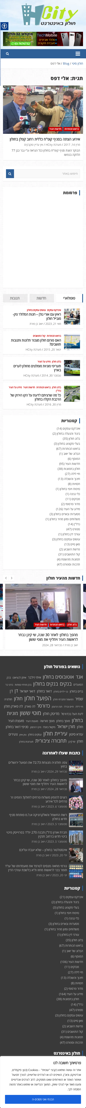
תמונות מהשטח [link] (70, 559)
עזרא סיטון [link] (76, 734)
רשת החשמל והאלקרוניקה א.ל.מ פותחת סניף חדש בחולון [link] (38, 817)
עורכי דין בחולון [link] (71, 534)
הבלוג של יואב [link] (71, 454)
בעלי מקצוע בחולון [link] (69, 444)
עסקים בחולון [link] (35, 734)
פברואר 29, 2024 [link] (57, 771)
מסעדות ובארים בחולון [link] (67, 514)
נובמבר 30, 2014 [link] (51, 375)
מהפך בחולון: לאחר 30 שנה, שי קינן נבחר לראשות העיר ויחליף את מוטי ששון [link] (40, 782)
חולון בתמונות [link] (72, 469)
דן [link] (16, 690)
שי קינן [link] (71, 741)
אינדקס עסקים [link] (54, 310)
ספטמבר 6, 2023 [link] (57, 806)
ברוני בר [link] (9, 684)
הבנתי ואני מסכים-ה (43, 1099)
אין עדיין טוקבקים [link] (33, 144)
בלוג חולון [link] (56, 361)
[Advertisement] (43, 241)
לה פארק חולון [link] (13, 706)
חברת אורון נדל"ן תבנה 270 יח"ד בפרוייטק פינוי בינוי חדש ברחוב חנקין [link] (36, 834)
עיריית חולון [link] (55, 733)
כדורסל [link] (43, 705)
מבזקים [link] (76, 499)
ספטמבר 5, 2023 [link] (57, 824)
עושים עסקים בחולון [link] (36, 310)
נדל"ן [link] (58, 390)
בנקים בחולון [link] (45, 683)
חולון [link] (18, 698)
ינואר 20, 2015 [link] (52, 349)
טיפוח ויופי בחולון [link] (70, 489)
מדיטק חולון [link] (51, 713)
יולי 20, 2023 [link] (59, 855)
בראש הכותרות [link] (72, 129)
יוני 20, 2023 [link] (59, 875)
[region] (43, 1082)
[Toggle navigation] (78, 53)
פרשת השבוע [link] (72, 549)
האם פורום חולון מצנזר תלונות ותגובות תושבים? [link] (36, 342)
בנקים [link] (66, 683)
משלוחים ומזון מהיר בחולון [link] (65, 519)
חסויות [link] (76, 484)
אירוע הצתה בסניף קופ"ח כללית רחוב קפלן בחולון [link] (45, 139)
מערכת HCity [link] (53, 144)
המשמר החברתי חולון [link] (63, 699)
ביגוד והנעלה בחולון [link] (68, 433)
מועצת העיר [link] (32, 721)
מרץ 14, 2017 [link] (72, 144)
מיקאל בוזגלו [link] (49, 727)
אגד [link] (79, 677)
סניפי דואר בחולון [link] (17, 726)
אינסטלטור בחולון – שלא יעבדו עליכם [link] (43, 850)
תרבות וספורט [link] (71, 564)
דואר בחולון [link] (44, 691)
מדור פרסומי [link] (72, 504)
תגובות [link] (15, 298)
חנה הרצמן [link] (57, 706)
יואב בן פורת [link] (36, 324)
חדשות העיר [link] (55, 129)
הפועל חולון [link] (37, 698)
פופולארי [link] (69, 298)
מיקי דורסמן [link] (35, 727)
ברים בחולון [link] (76, 691)
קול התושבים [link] (39, 335)
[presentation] (6, 578)
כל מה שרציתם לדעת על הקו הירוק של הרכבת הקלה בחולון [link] (35, 397)
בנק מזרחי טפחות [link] (23, 684)
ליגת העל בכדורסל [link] (72, 714)
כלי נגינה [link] (75, 494)
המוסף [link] (76, 459)
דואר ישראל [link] (27, 691)
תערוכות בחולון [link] (26, 741)
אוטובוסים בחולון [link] (58, 676)
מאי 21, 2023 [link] (53, 324)
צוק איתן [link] (22, 734)
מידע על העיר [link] (44, 361)
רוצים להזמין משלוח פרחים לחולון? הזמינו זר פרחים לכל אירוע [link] (38, 799)
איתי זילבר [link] (34, 677)
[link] (50, 5)
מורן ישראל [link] (66, 726)
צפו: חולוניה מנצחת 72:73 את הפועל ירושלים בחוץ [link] (37, 764)
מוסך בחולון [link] (63, 721)
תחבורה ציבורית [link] (51, 740)
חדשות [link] (41, 298)
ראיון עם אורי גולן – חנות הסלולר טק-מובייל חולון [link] (37, 316)
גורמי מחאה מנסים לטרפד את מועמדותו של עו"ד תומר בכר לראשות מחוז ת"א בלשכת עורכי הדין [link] (36, 868)
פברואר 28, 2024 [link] (17, 645)
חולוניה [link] (8, 699)
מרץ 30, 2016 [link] (53, 404)
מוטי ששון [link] (30, 713)
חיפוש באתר (10, 173)
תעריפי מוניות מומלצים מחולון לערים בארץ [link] (37, 368)
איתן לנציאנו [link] (19, 677)
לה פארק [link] (30, 706)
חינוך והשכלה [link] (72, 479)
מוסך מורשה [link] (47, 721)
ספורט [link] (76, 529)
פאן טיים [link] (75, 544)
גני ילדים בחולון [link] (61, 691)
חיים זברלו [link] (69, 706)
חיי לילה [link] (75, 474)
